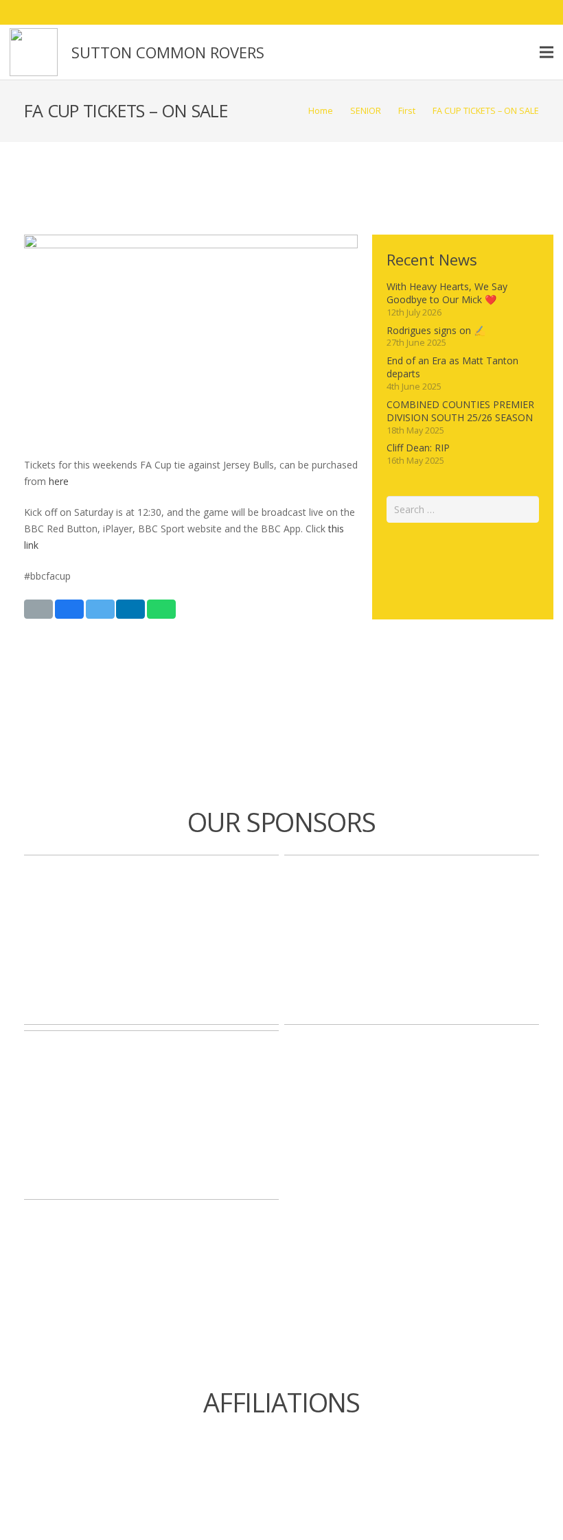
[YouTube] (541, 12)
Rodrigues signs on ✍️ (436, 330)
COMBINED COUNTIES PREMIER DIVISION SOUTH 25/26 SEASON (460, 411)
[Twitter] (491, 12)
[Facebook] (467, 12)
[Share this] (69, 609)
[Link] (34, 52)
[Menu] (546, 52)
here (59, 481)
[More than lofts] (411, 939)
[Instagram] (516, 12)
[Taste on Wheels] (151, 939)
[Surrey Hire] (151, 1115)
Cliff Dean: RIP (418, 447)
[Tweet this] (100, 609)
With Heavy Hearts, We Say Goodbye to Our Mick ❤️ (447, 293)
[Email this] (38, 609)
